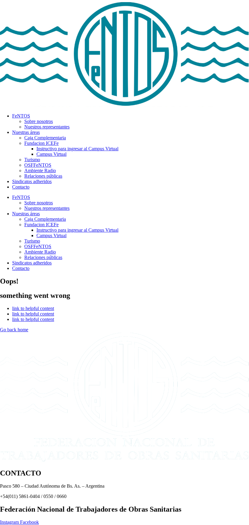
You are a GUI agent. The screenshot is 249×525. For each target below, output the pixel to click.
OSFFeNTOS (37, 165)
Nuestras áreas (26, 132)
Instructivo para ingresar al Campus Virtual (77, 148)
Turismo (32, 159)
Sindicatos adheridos (32, 181)
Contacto (20, 186)
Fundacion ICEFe (41, 143)
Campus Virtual (51, 154)
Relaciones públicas (43, 176)
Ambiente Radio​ (40, 170)
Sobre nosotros (38, 121)
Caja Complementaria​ (45, 137)
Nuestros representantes (47, 126)
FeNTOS (21, 115)
